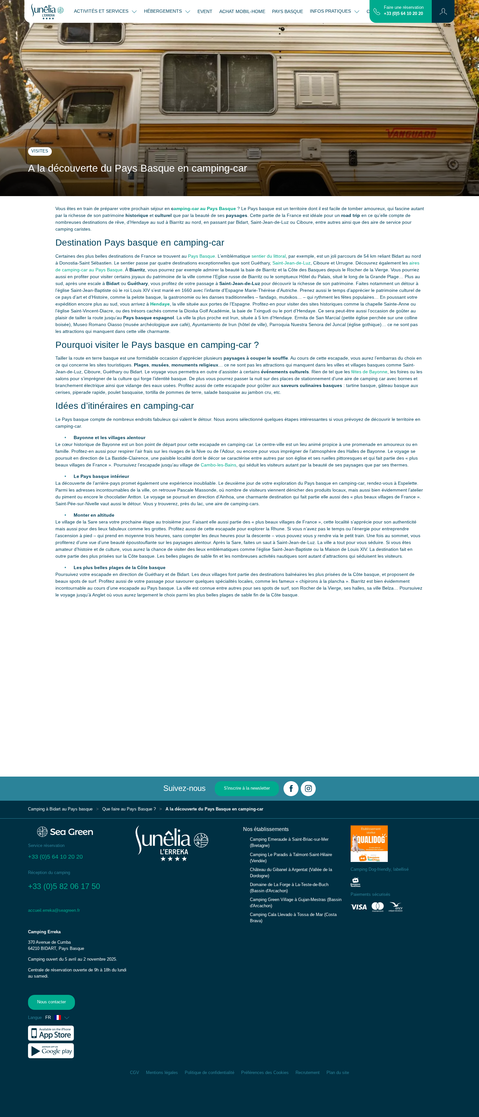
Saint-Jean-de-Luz (291, 262)
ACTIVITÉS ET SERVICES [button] (102, 11)
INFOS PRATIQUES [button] (331, 11)
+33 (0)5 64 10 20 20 (403, 13)
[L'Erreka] (47, 11)
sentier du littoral (269, 256)
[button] (443, 11)
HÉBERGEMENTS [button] (163, 11)
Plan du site (338, 1072)
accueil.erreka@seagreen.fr (54, 910)
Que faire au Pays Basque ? (129, 809)
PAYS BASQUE (287, 11)
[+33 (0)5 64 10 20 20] (376, 11)
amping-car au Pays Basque (205, 208)
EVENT (204, 11)
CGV (134, 1072)
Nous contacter (51, 1002)
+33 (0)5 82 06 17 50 (65, 886)
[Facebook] (290, 788)
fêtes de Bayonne (369, 371)
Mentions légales (162, 1072)
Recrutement (308, 1072)
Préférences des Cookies (265, 1072)
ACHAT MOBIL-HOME (242, 11)
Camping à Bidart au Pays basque (60, 809)
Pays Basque (201, 256)
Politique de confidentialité (209, 1072)
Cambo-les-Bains (218, 464)
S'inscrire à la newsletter (247, 788)
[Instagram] (308, 788)
